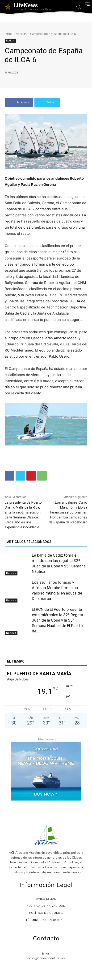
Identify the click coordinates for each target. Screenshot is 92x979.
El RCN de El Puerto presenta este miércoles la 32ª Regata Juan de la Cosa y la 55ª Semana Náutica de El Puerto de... (57, 620)
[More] (66, 102)
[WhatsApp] (42, 476)
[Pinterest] (31, 476)
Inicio (8, 34)
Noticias (21, 34)
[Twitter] (20, 476)
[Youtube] (63, 966)
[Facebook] (9, 476)
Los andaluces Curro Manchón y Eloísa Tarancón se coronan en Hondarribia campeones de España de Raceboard (68, 512)
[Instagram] (40, 966)
